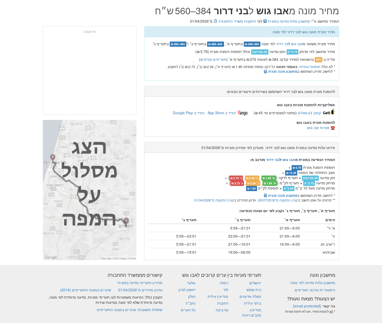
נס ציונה (222, 309)
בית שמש (254, 289)
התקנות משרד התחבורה (236, 21)
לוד (225, 289)
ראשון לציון (187, 289)
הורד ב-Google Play (189, 112)
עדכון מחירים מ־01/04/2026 (140, 289)
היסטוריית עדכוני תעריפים (315, 289)
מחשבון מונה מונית (282, 71)
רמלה (224, 282)
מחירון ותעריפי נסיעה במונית (140, 282)
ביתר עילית (252, 303)
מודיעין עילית (218, 296)
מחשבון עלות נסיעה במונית (288, 21)
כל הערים (188, 309)
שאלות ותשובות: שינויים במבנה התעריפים (129, 309)
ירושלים (255, 282)
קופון (309, 112)
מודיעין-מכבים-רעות (251, 312)
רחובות (222, 303)
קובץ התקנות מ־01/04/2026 (214, 200)
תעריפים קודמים (213, 59)
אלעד (191, 282)
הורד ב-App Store (222, 112)
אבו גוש (297, 43)
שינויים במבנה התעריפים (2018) (85, 289)
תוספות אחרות (309, 66)
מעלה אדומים (250, 296)
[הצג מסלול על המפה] (89, 190)
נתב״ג (190, 303)
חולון (191, 296)
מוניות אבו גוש (318, 127)
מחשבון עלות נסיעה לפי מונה (312, 282)
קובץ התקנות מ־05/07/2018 (278, 200)
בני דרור (282, 43)
